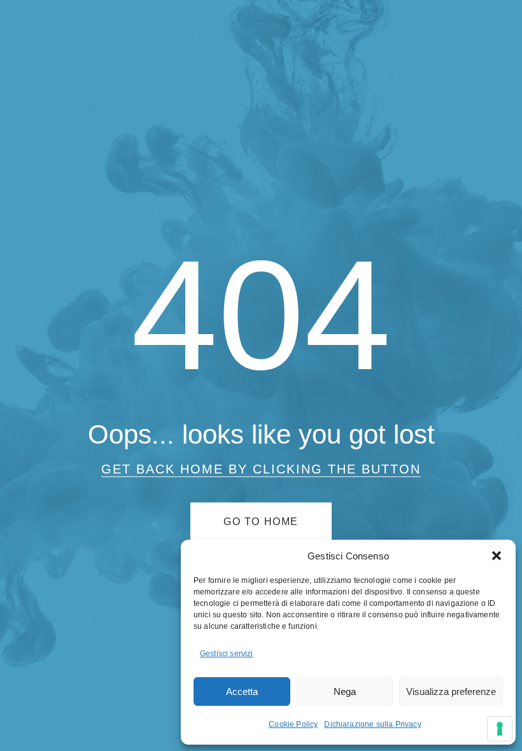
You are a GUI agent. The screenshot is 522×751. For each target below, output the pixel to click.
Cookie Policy (293, 724)
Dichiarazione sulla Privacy (372, 724)
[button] (496, 555)
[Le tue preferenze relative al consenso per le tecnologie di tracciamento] (500, 729)
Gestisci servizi (226, 653)
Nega (345, 691)
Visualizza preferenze (451, 691)
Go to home (261, 521)
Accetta (242, 691)
